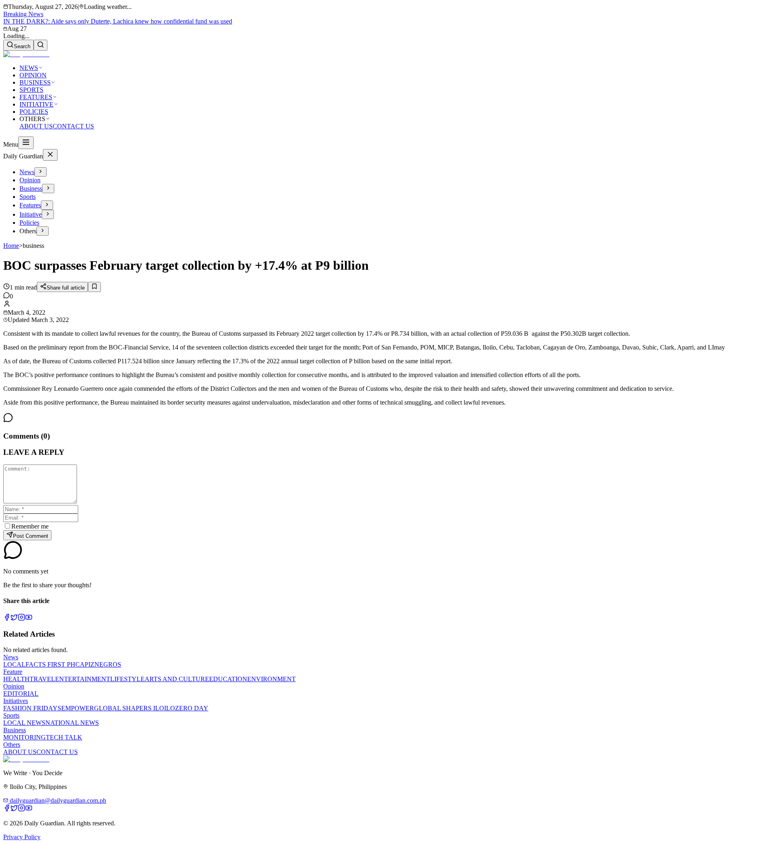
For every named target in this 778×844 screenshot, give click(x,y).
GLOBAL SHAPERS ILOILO (134, 708)
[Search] (40, 45)
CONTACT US (73, 126)
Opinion (30, 180)
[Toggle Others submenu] (42, 231)
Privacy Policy (22, 836)
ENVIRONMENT (271, 679)
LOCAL (14, 664)
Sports (27, 196)
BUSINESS (35, 82)
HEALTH (16, 679)
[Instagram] (21, 618)
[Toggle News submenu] (40, 172)
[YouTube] (28, 618)
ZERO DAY (191, 708)
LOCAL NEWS (24, 722)
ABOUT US (36, 126)
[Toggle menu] (26, 142)
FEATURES (35, 97)
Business (30, 188)
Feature (12, 671)
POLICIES (33, 111)
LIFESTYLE (127, 679)
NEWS (28, 67)
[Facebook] (7, 618)
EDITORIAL (20, 693)
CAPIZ (84, 664)
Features (30, 205)
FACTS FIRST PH (50, 664)
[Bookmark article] (94, 287)
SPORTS (31, 89)
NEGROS (107, 664)
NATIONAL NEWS (72, 722)
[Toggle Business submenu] (48, 188)
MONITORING (24, 737)
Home (11, 245)
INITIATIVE (36, 104)
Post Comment (30, 536)
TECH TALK (64, 737)
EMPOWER (77, 708)
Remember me (30, 526)
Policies (29, 222)
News (26, 171)
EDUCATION (228, 679)
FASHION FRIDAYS (32, 708)
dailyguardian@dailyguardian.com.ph (57, 800)
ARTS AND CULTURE (177, 679)
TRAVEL (42, 679)
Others (11, 744)
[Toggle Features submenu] (47, 205)
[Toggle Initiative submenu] (48, 214)
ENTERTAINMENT (82, 679)
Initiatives (15, 700)
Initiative (30, 214)
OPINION (33, 75)
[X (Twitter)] (14, 618)
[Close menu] (50, 155)
